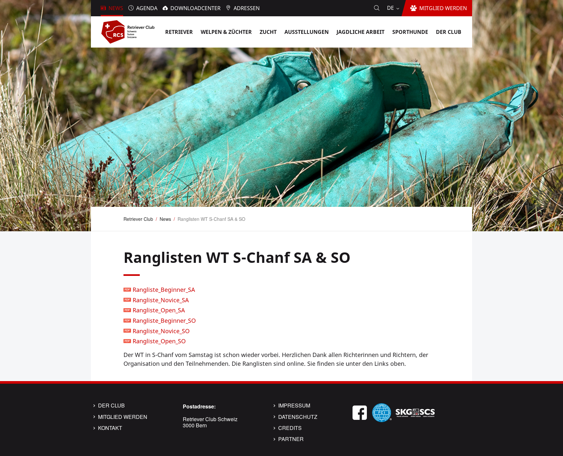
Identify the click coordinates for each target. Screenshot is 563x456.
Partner (291, 439)
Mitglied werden (122, 416)
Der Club (111, 405)
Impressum (294, 405)
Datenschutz (297, 416)
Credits (290, 428)
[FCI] (382, 412)
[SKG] (415, 412)
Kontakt (110, 428)
